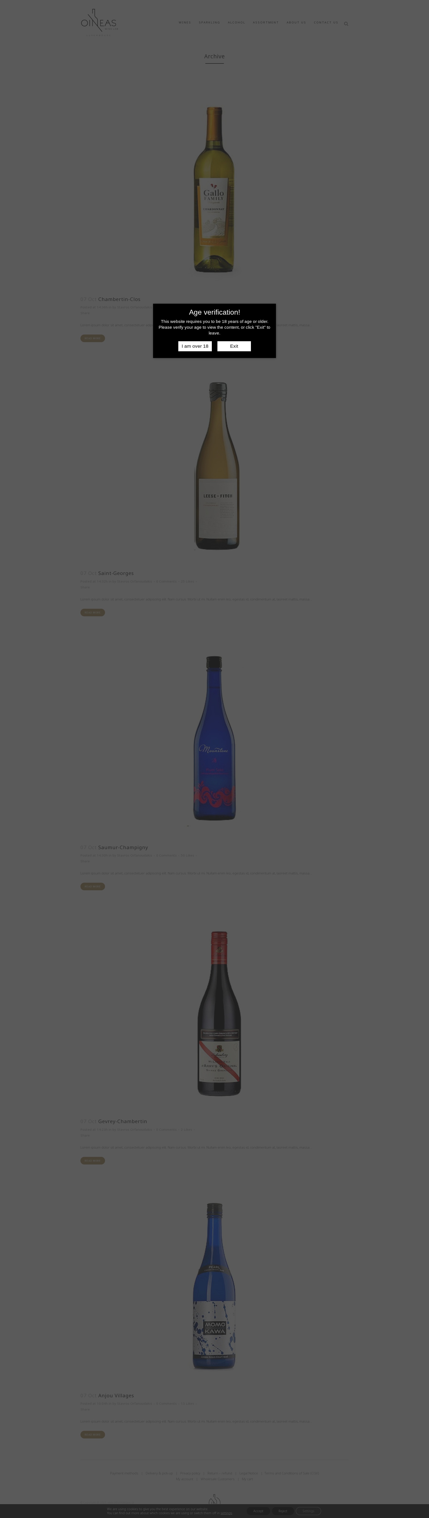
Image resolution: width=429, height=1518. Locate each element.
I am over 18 (195, 346)
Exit (234, 346)
